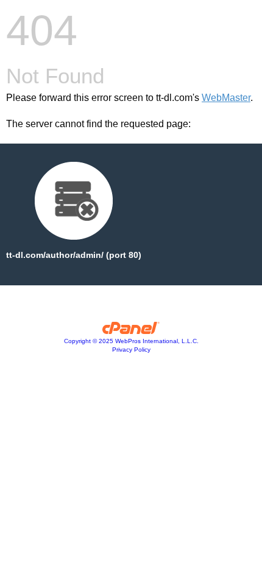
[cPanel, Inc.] (131, 331)
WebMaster (226, 97)
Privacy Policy (131, 349)
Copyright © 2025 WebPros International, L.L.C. (131, 341)
